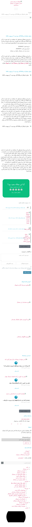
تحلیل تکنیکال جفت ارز (19, 486)
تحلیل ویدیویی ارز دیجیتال (19, 479)
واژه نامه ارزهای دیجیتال (19, 500)
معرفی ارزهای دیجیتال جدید (18, 506)
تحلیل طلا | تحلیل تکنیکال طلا (18, 483)
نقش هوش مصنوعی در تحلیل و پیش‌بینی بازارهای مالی (16, 228)
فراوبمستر (20, 457)
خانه (27, 467)
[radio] (21, 189)
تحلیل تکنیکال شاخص (20, 485)
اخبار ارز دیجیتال (21, 470)
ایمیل (26, 437)
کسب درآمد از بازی (20, 478)
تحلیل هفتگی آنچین (20, 476)
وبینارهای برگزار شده (20, 490)
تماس (26, 507)
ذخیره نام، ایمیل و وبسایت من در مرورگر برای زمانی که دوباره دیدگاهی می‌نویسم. (16, 268)
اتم (12, 63)
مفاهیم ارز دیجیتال (20, 504)
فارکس (26, 481)
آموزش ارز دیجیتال (23, 502)
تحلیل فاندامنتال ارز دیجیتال (18, 474)
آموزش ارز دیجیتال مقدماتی (18, 492)
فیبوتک (29, 12)
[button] (25, 246)
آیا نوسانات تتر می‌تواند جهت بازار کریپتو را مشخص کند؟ (17, 366)
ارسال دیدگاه (27, 272)
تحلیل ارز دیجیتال (24, 63)
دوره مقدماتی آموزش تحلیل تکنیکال (16, 493)
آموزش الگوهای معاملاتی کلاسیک (17, 495)
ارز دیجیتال (16, 63)
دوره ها (26, 488)
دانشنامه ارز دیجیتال (23, 497)
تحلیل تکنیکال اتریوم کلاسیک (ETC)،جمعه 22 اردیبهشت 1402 (15, 207)
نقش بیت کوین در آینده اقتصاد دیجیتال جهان (19, 383)
